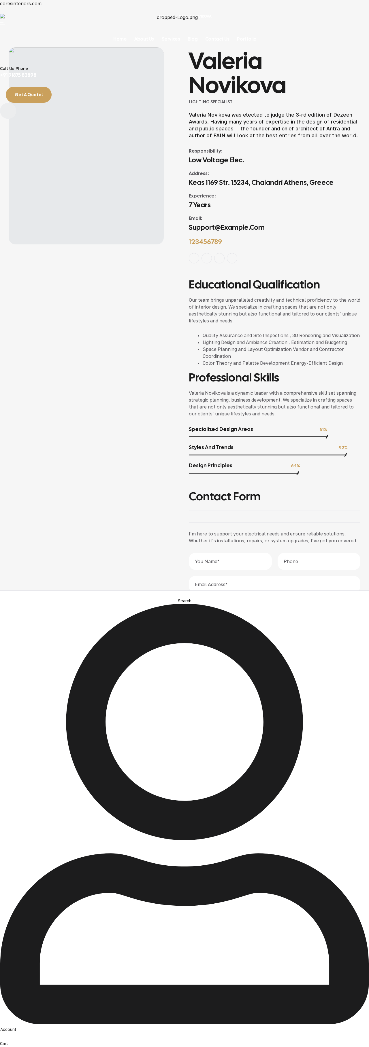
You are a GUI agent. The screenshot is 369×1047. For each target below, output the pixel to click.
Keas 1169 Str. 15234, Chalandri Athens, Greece (261, 182)
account (8, 1029)
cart (4, 1043)
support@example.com (227, 227)
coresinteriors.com (21, 3)
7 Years (200, 204)
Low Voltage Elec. (216, 159)
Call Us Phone (14, 68)
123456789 (205, 241)
